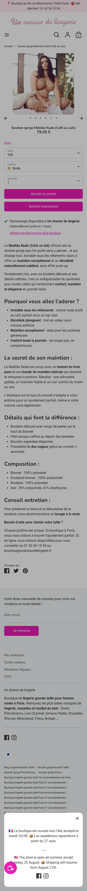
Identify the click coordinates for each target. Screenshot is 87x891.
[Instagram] (46, 875)
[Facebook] (38, 875)
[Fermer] (77, 818)
